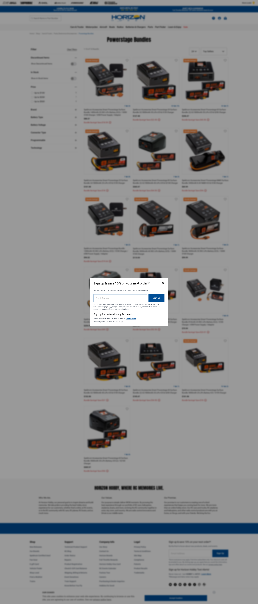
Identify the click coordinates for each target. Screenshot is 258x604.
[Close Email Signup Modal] (162, 282)
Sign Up (156, 298)
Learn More (131, 319)
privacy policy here (121, 309)
